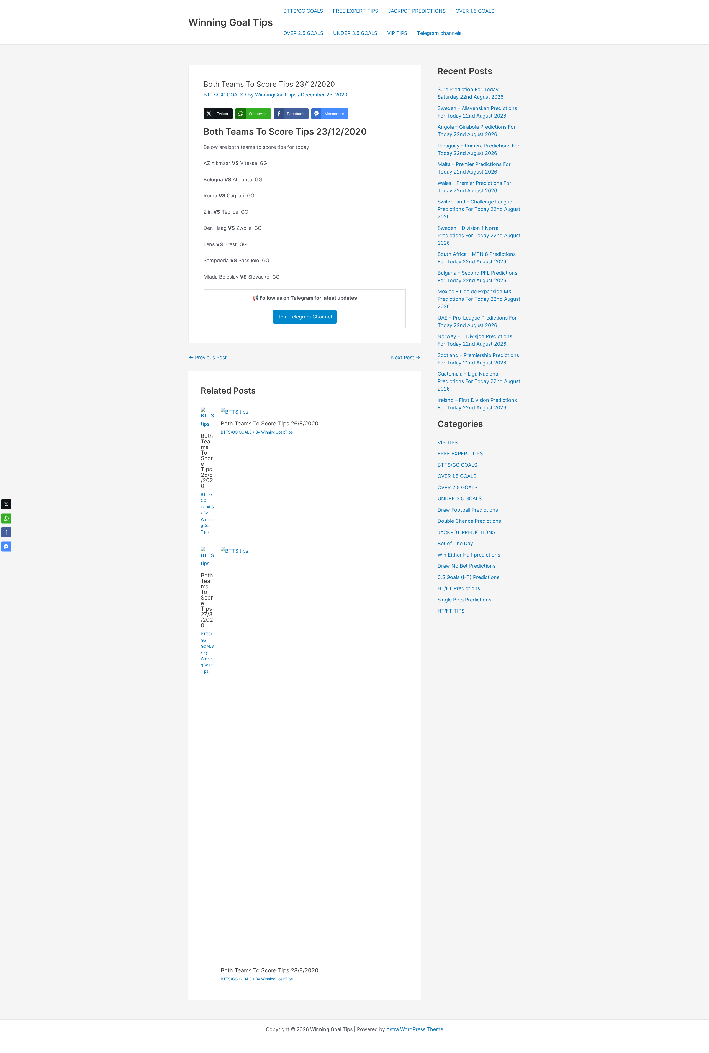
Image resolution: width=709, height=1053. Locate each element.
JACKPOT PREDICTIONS (417, 11)
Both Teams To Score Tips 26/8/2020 (269, 423)
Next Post (405, 357)
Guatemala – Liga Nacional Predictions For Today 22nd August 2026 (479, 381)
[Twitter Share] (6, 504)
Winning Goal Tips (230, 22)
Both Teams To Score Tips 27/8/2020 (207, 600)
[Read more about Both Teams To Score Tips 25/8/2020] (207, 417)
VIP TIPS (397, 33)
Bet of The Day (455, 543)
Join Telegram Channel (305, 317)
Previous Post (208, 357)
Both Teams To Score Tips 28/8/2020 (269, 970)
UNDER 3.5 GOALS (355, 33)
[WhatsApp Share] (6, 518)
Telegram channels (439, 33)
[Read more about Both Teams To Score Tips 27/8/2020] (207, 557)
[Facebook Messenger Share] (6, 546)
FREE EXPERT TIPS (355, 11)
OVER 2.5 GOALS (303, 33)
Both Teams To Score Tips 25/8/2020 (207, 461)
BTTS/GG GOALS (303, 11)
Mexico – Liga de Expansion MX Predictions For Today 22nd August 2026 (479, 299)
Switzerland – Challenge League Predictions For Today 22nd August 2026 (479, 209)
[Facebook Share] (6, 532)
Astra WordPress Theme (414, 1029)
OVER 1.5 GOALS (475, 11)
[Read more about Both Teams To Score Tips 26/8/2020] (234, 411)
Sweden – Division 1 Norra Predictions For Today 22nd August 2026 (479, 235)
